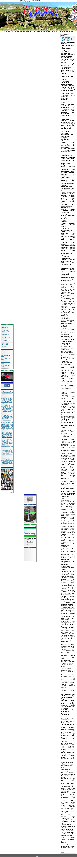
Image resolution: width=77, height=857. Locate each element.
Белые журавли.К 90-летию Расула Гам (8, 415)
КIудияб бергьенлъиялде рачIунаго (7, 464)
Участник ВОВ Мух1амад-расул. (7, 401)
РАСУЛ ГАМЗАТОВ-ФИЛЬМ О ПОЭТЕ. (7, 419)
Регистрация (25, 1)
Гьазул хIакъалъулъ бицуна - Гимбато (7, 436)
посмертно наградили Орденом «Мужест (7, 400)
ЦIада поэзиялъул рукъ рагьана (7, 450)
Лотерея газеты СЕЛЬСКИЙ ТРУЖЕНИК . (7, 394)
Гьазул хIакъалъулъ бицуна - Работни (7, 445)
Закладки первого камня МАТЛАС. (7, 425)
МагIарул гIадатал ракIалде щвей (7, 446)
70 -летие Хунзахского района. (7, 413)
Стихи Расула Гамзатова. (6, 428)
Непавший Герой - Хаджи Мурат (8, 411)
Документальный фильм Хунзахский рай (6, 417)
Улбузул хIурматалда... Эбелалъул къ (7, 438)
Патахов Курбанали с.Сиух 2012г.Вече (7, 405)
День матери (9, 457)
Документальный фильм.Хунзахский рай (5, 412)
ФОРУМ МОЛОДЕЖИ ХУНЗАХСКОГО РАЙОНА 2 (6, 420)
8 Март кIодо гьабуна (8, 461)
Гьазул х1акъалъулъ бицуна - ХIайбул (7, 437)
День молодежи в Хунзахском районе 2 (7, 421)
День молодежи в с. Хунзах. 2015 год (7, 429)
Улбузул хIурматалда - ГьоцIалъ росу (7, 455)
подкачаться (3, 458)
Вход (29, 1)
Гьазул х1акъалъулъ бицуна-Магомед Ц (7, 433)
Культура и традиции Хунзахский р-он (7, 397)
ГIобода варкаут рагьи (9, 452)
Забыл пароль (27, 533)
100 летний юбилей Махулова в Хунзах (7, 427)
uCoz (40, 856)
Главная (21, 1)
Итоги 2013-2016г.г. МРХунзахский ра (7, 440)
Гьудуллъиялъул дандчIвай (7, 462)
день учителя (7, 449)
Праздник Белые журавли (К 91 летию (7, 424)
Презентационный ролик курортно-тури (7, 418)
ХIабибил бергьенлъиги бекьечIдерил (6, 454)
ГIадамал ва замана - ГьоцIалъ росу (8, 459)
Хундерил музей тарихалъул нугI (6, 409)
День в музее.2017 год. (6, 439)
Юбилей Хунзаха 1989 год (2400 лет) (7, 410)
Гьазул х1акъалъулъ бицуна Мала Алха (7, 432)
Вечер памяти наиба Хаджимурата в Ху (6, 430)
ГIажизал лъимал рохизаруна (7, 444)
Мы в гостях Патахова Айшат (7, 455)
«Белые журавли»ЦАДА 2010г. (6, 398)
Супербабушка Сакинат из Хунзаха (7, 394)
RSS (30, 0)
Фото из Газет (30, 501)
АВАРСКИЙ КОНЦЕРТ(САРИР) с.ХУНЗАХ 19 (7, 447)
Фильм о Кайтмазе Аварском (7, 426)
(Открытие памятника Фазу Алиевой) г (7, 443)
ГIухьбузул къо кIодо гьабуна (7, 463)
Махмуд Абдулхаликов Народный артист (7, 406)
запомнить (27, 532)
